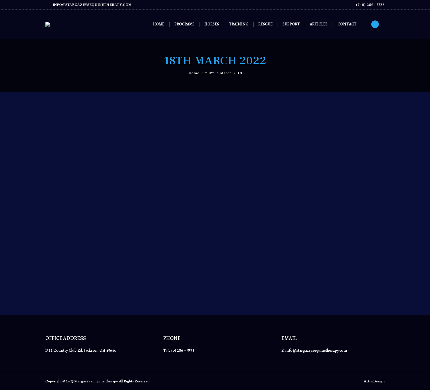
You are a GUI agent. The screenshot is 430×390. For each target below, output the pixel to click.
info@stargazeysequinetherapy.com (92, 4)
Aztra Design (374, 381)
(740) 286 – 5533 (370, 4)
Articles (59, 262)
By (77, 262)
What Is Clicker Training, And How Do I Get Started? (119, 252)
